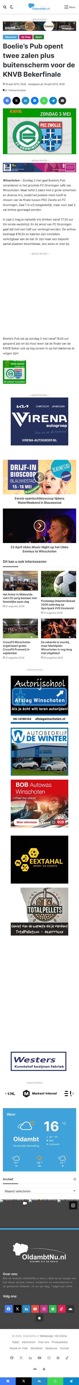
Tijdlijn (15, 1342)
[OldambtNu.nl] (39, 7)
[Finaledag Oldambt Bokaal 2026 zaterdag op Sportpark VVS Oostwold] (58, 584)
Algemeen (10, 36)
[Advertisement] (39, 295)
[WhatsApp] (44, 101)
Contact (64, 1348)
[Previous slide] (5, 1093)
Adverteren (28, 1342)
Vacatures (51, 1348)
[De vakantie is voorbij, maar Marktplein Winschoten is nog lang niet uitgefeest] (58, 628)
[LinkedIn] (25, 101)
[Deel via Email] (62, 101)
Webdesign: (47, 1335)
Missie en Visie (19, 1348)
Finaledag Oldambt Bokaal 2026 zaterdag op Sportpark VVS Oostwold (58, 604)
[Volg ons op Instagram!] (73, 1205)
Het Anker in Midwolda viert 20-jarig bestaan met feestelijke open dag (20, 598)
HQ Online (61, 1335)
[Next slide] (73, 1093)
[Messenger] (35, 101)
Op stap (25, 36)
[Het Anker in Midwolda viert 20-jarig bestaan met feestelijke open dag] (20, 581)
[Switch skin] (11, 8)
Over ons (43, 1342)
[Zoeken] (5, 8)
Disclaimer (36, 1348)
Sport (38, 36)
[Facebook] (7, 101)
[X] (16, 101)
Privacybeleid (59, 1342)
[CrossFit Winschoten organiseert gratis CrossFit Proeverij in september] (20, 628)
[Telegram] (53, 101)
